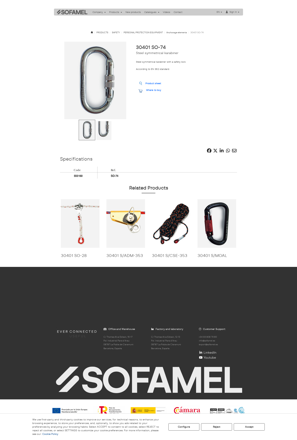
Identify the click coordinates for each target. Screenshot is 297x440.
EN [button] (218, 11)
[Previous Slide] (67, 80)
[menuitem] (99, 12)
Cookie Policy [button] (50, 434)
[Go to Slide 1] (87, 130)
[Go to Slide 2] (104, 130)
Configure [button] (184, 426)
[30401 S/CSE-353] (171, 223)
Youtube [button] (209, 357)
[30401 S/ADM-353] (125, 223)
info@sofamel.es (207, 341)
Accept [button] (249, 426)
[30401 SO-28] (80, 223)
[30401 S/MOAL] (216, 223)
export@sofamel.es (208, 344)
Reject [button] (216, 426)
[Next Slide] (123, 80)
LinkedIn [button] (209, 352)
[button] (71, 12)
